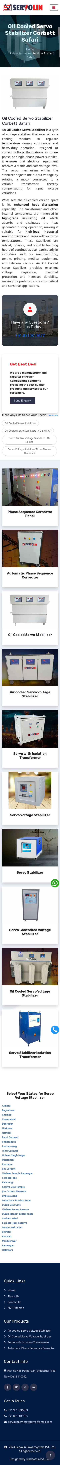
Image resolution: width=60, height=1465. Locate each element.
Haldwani (7, 1249)
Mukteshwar (9, 1240)
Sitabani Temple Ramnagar (17, 1173)
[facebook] (7, 1387)
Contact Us (14, 1302)
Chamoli (7, 1114)
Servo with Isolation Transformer (28, 1342)
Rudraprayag (9, 1146)
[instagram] (25, 1387)
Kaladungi (8, 1182)
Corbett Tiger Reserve (14, 1222)
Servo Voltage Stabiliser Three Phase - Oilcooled (29, 451)
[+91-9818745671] (55, 883)
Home (30, 49)
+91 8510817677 (18, 1416)
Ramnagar (8, 1245)
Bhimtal (6, 1231)
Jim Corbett (8, 1168)
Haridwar (7, 1128)
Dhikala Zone (9, 1195)
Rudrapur (7, 1164)
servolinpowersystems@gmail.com (30, 1422)
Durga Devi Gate (11, 1204)
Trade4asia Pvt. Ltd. (38, 1459)
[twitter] (16, 1387)
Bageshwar (8, 1110)
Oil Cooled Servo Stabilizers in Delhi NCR (28, 430)
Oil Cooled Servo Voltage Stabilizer (29, 1336)
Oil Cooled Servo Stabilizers (20, 423)
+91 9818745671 (18, 1410)
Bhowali (6, 1236)
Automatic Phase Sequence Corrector (31, 1348)
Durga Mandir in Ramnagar (17, 1213)
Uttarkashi (8, 1159)
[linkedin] (33, 1387)
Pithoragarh (9, 1141)
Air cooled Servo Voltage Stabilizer (29, 1330)
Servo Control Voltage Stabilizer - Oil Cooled (29, 439)
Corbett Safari (10, 1218)
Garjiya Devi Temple (13, 1186)
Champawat (9, 1119)
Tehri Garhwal (10, 1150)
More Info (53, 415)
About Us (13, 1296)
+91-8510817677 (30, 335)
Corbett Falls (9, 1177)
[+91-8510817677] (55, 1030)
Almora (6, 1105)
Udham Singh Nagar (13, 1155)
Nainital (6, 1132)
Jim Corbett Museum (14, 1191)
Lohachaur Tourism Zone (16, 1200)
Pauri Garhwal (10, 1137)
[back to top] (50, 1455)
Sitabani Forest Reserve (15, 1209)
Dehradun (7, 1123)
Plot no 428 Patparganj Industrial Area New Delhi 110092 (30, 1373)
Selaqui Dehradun (12, 1227)
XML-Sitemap (15, 1308)
